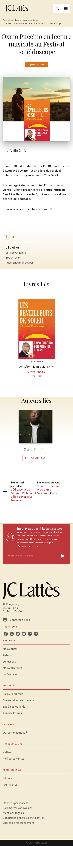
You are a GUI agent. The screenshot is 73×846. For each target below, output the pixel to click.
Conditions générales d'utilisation (23, 818)
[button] (35, 435)
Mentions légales (13, 813)
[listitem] (6, 634)
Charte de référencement (18, 823)
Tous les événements (25, 20)
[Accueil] (18, 8)
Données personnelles (16, 803)
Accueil (6, 20)
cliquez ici (37, 546)
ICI (52, 209)
